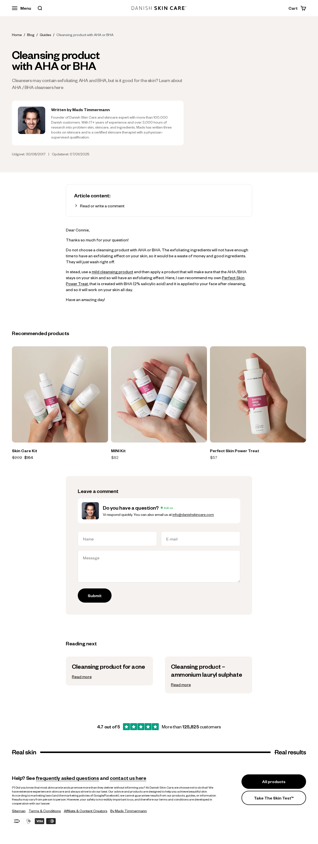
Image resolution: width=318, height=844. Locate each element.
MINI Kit (118, 450)
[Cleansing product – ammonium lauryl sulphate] (208, 675)
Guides (45, 34)
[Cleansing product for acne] (109, 671)
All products (273, 781)
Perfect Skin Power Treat (234, 450)
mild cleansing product (112, 271)
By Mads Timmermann (128, 810)
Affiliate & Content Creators (85, 810)
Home (17, 34)
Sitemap (19, 810)
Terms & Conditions (45, 810)
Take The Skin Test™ (274, 797)
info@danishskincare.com (193, 514)
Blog (31, 34)
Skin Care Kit (24, 450)
